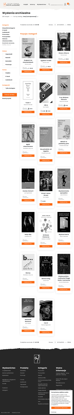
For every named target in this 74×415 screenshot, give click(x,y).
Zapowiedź (8, 54)
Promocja (8, 64)
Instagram (5, 390)
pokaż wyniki (10, 95)
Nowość (7, 57)
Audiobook (8, 80)
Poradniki (40, 396)
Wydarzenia (5, 375)
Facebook (5, 388)
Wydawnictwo (41, 4)
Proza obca (5, 34)
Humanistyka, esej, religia (44, 399)
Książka (7, 73)
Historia (40, 375)
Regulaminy (59, 385)
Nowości (22, 373)
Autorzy (32, 4)
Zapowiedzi (23, 384)
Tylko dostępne (10, 88)
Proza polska (6, 36)
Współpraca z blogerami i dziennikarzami (9, 380)
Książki (26, 4)
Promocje (22, 375)
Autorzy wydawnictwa (7, 373)
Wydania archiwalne (43, 404)
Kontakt (4, 383)
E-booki (4, 30)
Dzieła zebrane (42, 388)
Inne (39, 401)
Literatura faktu (7, 41)
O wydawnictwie (6, 370)
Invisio (18, 412)
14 (69, 25)
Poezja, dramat (42, 390)
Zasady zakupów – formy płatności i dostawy (62, 373)
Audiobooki (5, 32)
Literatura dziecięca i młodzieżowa (43, 393)
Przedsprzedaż (24, 387)
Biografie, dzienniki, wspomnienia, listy (43, 384)
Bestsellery (23, 370)
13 (68, 25)
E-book (7, 76)
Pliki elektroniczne (60, 383)
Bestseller (8, 61)
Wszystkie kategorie (8, 28)
